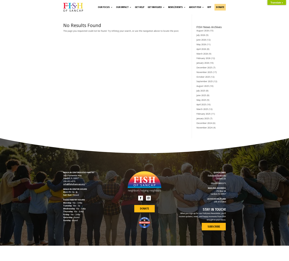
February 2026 (203, 58)
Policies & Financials (217, 175)
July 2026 (200, 35)
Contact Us (221, 178)
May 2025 (201, 100)
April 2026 (201, 49)
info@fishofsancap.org (74, 184)
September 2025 (204, 81)
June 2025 (201, 95)
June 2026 (201, 39)
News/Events (175, 7)
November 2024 (204, 127)
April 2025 (201, 104)
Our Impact (122, 7)
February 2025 (203, 113)
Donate (220, 7)
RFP (209, 7)
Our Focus (104, 7)
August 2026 (202, 30)
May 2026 (201, 44)
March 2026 (202, 53)
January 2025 (202, 118)
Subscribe (214, 226)
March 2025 (202, 109)
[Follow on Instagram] (148, 198)
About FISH (195, 7)
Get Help (139, 7)
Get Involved (155, 7)
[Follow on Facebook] (140, 198)
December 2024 (204, 123)
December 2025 (204, 67)
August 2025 (202, 86)
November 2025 (204, 72)
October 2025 (203, 76)
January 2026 (202, 62)
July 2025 (200, 90)
